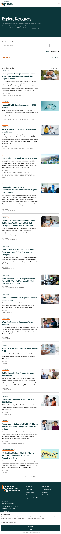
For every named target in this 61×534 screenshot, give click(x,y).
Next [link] (57, 68)
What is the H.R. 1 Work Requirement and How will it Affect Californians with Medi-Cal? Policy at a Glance (18, 281)
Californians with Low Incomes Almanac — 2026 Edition (19, 374)
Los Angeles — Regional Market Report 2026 (19, 158)
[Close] (59, 3)
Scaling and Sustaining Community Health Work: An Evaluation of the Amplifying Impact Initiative (18, 76)
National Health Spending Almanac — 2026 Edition (19, 106)
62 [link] (31, 477)
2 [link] (25, 477)
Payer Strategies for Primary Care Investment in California (20, 130)
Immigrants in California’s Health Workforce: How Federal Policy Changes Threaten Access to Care (20, 426)
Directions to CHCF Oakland (8, 508)
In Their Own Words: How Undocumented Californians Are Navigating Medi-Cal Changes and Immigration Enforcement (18, 223)
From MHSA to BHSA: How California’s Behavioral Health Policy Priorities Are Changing (18, 252)
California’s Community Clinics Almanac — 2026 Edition (19, 401)
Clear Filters (6, 57)
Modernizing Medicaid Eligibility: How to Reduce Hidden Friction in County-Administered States (18, 455)
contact (34, 28)
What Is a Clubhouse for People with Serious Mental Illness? (19, 299)
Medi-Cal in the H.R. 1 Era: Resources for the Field (19, 350)
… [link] (29, 477)
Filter (54, 57)
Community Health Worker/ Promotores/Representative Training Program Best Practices (19, 189)
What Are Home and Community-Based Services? (17, 323)
